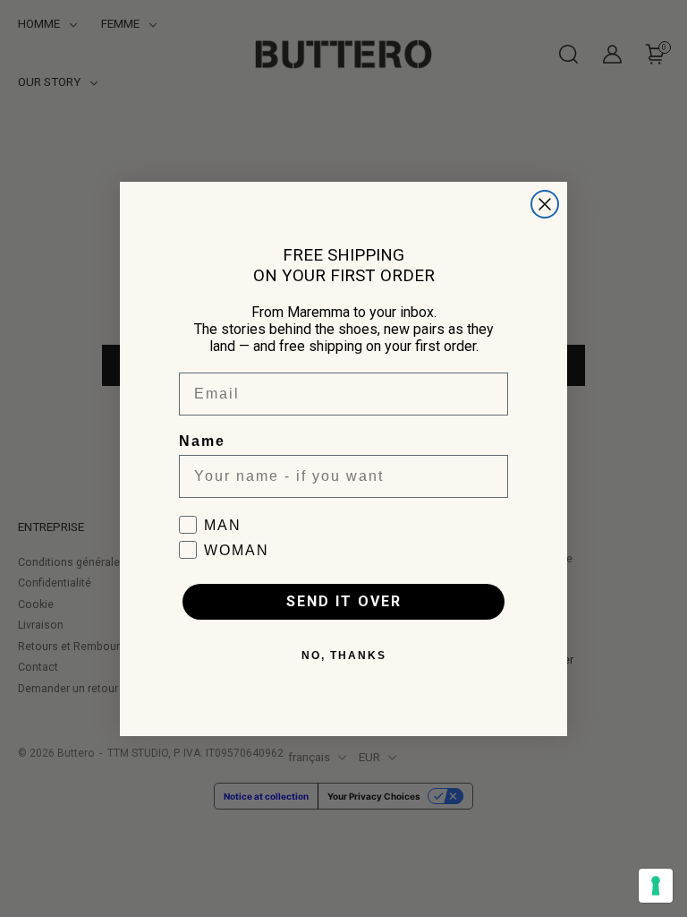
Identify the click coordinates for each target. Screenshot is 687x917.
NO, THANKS (343, 655)
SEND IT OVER (344, 601)
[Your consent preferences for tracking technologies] (656, 886)
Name (202, 441)
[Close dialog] (544, 204)
